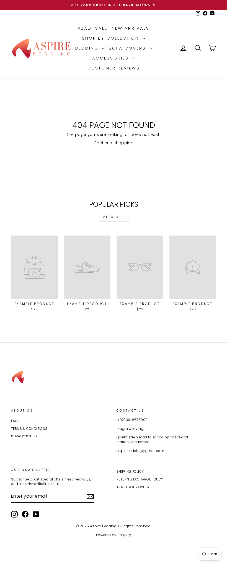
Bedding (87, 48)
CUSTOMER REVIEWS (113, 68)
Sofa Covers (128, 48)
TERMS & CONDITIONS (29, 429)
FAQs (15, 421)
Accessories (111, 58)
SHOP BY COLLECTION (111, 38)
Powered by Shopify (113, 535)
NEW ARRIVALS (130, 28)
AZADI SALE (92, 28)
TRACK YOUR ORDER (133, 487)
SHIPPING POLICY (130, 471)
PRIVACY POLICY (24, 436)
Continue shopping (113, 143)
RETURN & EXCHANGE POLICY (140, 479)
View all (113, 216)
